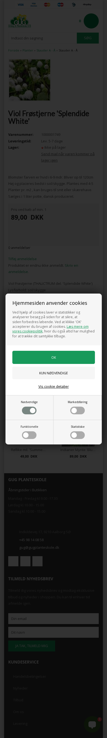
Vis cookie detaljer (53, 386)
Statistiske (78, 427)
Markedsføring (77, 402)
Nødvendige (29, 402)
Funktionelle (29, 427)
